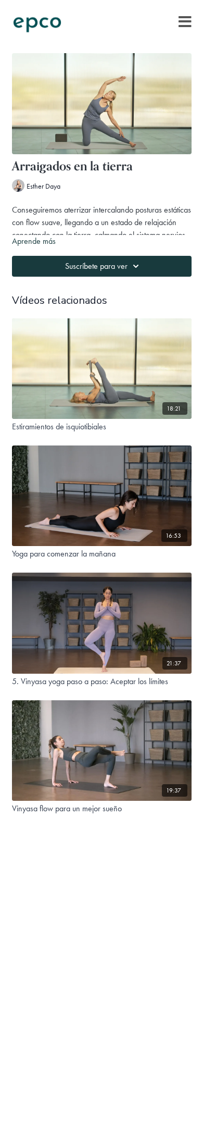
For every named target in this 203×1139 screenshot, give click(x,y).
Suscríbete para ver (96, 266)
